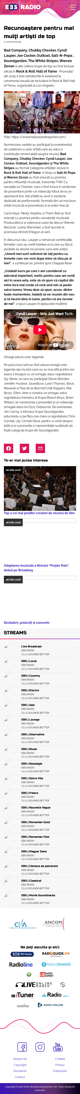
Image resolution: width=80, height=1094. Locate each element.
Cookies (60, 1058)
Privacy (60, 1064)
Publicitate (60, 1071)
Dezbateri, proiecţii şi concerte (27, 623)
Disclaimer (20, 1071)
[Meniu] (73, 7)
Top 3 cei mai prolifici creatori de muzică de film (39, 513)
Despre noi (20, 1058)
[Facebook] (22, 1047)
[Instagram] (40, 1047)
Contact (20, 1077)
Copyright (20, 1064)
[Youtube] (58, 1047)
